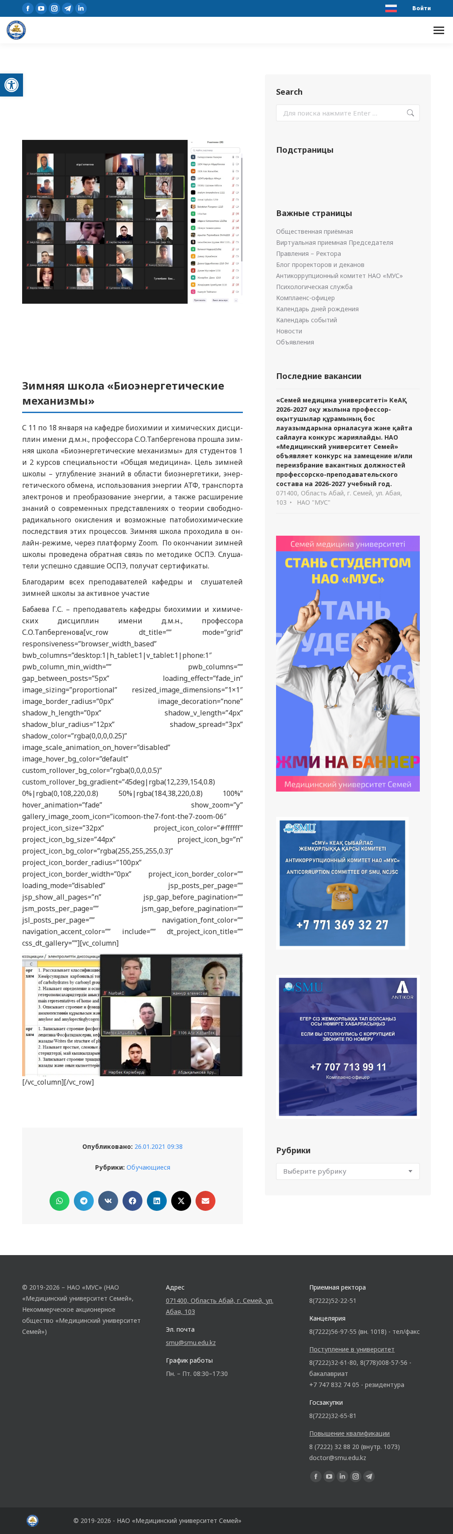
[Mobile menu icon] (439, 30)
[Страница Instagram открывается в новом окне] (54, 8)
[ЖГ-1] (132, 1014)
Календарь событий (306, 320)
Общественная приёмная (314, 231)
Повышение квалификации (349, 1433)
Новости (289, 331)
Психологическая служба (314, 286)
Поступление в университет (352, 1349)
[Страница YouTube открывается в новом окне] (41, 8)
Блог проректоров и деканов (320, 264)
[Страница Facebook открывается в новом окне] (28, 8)
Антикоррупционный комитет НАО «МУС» (339, 275)
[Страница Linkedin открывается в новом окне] (81, 8)
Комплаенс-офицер (305, 298)
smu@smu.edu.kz (191, 1342)
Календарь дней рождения (317, 309)
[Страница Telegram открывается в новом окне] (67, 8)
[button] (11, 85)
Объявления (295, 342)
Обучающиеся (148, 1167)
